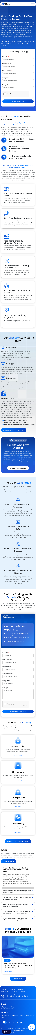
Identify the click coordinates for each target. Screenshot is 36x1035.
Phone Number (7, 71)
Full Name (5, 57)
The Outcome (7, 398)
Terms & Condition (18, 1030)
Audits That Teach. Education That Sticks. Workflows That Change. (18, 166)
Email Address (6, 64)
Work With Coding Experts (18, 468)
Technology (4, 991)
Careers (22, 991)
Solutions (7, 11)
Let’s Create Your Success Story (14, 430)
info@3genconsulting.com (9, 1007)
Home (2, 11)
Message (5, 688)
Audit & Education (25, 11)
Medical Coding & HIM (15, 11)
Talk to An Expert (9, 861)
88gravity (12, 1032)
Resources (14, 991)
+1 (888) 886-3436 (16, 996)
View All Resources (18, 978)
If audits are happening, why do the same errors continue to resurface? (18, 124)
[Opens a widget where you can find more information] (6, 1032)
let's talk (31, 1027)
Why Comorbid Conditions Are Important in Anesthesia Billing (14, 965)
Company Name (7, 674)
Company (5, 78)
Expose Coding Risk (18, 101)
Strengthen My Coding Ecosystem (18, 841)
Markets (20, 989)
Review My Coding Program (18, 711)
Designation (6, 85)
